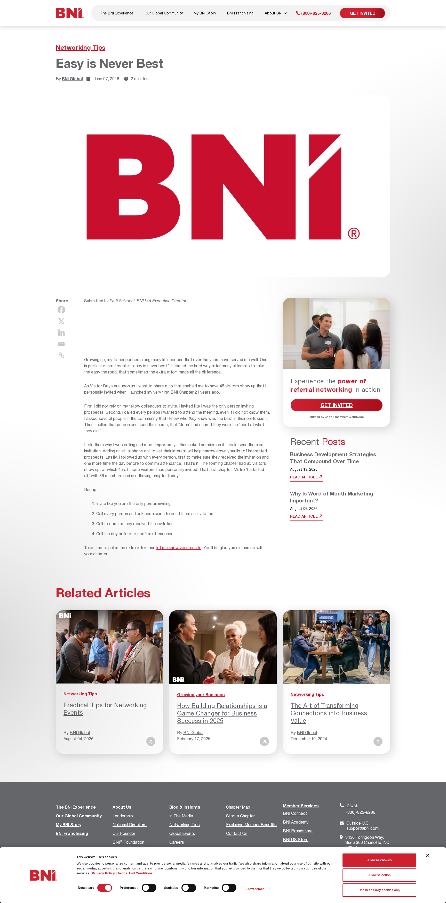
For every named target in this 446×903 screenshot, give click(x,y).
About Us (122, 806)
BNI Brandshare (298, 830)
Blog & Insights (184, 806)
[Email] (61, 344)
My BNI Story (205, 13)
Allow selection (379, 875)
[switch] (149, 888)
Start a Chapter (240, 815)
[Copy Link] (61, 355)
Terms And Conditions (135, 873)
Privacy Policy (103, 873)
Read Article (304, 477)
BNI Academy (295, 821)
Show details (254, 889)
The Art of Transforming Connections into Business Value (329, 713)
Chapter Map (238, 806)
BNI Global (72, 78)
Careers (176, 842)
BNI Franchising (240, 13)
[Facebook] (61, 310)
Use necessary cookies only (379, 890)
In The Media (181, 815)
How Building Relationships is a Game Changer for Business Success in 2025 (222, 713)
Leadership (123, 815)
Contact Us (237, 833)
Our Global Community (164, 13)
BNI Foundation (128, 842)
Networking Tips (80, 47)
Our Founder (124, 833)
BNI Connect (295, 813)
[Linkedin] (61, 332)
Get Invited (363, 13)
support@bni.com (362, 825)
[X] (61, 321)
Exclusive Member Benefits (251, 824)
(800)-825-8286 (315, 13)
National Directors (130, 824)
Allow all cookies (379, 860)
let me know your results (178, 547)
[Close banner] (427, 855)
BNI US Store (295, 839)
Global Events (182, 833)
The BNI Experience (116, 13)
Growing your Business (201, 694)
